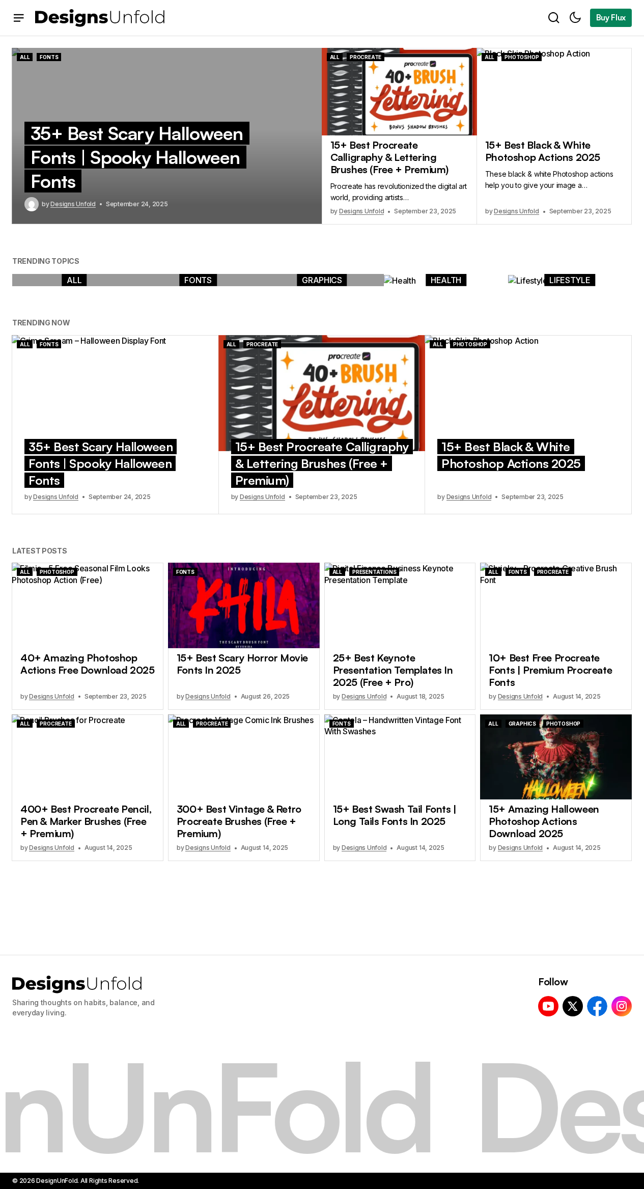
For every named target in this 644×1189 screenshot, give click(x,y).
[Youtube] (548, 1006)
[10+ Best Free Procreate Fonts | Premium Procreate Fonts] (556, 605)
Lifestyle (569, 280)
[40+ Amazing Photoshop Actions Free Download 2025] (87, 605)
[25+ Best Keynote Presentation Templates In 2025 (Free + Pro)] (400, 605)
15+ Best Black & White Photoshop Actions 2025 (542, 151)
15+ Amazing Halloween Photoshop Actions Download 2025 (544, 821)
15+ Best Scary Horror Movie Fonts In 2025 (242, 664)
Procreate (365, 57)
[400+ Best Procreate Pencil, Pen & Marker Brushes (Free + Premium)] (87, 756)
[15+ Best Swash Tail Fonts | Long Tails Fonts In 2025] (400, 756)
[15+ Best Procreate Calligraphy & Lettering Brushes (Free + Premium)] (399, 91)
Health (446, 280)
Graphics (322, 280)
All (25, 57)
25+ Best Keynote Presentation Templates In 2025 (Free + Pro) (393, 670)
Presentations (374, 572)
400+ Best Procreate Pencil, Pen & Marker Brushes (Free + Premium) (85, 821)
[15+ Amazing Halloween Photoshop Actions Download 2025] (556, 756)
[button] (19, 18)
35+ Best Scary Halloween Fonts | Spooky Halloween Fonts (137, 157)
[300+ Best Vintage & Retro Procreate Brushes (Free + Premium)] (244, 756)
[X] (573, 1006)
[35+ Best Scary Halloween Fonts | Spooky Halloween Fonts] (115, 393)
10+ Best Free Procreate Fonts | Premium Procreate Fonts (550, 670)
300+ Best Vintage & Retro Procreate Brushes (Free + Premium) (239, 821)
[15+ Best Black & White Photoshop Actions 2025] (554, 91)
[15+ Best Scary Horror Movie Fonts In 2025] (244, 605)
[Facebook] (597, 1006)
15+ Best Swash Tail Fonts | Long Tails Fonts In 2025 (395, 815)
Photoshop (522, 57)
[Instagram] (621, 1006)
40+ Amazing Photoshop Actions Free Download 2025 (87, 664)
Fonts (49, 57)
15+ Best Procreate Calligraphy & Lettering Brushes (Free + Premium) (389, 157)
